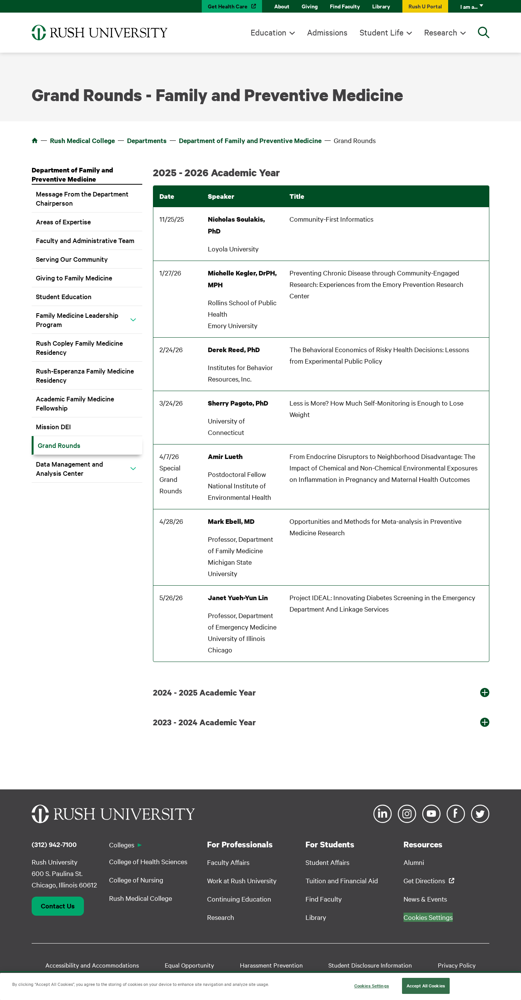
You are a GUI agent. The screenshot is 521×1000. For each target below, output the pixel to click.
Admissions (327, 32)
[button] (133, 319)
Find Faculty (345, 6)
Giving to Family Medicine (74, 277)
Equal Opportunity (189, 965)
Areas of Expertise (63, 221)
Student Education (64, 296)
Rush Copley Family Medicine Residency (79, 347)
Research (440, 32)
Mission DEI (53, 426)
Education (268, 32)
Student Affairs (327, 862)
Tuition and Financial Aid (342, 880)
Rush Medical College (82, 140)
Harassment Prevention (271, 965)
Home (35, 140)
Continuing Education (239, 898)
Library (381, 6)
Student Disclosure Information (370, 965)
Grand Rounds (59, 445)
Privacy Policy (457, 965)
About (281, 6)
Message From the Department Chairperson (82, 198)
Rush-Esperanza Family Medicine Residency (85, 375)
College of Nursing (136, 879)
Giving (310, 6)
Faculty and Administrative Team (85, 240)
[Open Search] (483, 32)
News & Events (425, 898)
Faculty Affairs (228, 862)
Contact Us (58, 905)
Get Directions (424, 880)
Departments (147, 140)
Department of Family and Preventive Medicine (250, 140)
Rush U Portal (425, 6)
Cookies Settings (371, 985)
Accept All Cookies (426, 985)
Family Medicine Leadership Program (77, 320)
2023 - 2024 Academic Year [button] (204, 722)
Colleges (121, 844)
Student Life (382, 32)
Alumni (414, 862)
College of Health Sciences (148, 861)
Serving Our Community (72, 258)
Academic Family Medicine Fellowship (75, 403)
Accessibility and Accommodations (92, 965)
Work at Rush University (242, 880)
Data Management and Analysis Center (69, 468)
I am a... (469, 6)
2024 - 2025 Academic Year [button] (204, 692)
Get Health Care (228, 6)
